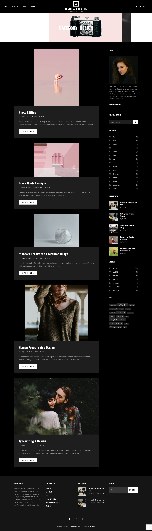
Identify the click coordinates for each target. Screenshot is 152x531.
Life (114, 148)
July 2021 (115, 268)
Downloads (49, 492)
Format (128, 309)
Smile (126, 323)
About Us (48, 488)
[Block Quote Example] (56, 160)
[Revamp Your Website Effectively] (113, 240)
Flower (121, 309)
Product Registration (52, 499)
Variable (115, 189)
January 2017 (116, 290)
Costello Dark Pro (76, 8)
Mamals (115, 152)
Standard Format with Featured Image (43, 253)
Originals (28, 187)
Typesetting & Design (32, 441)
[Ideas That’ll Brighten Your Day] (113, 205)
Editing (132, 305)
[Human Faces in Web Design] (56, 313)
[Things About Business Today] (113, 228)
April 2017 (115, 279)
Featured (115, 144)
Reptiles (115, 181)
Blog (24, 7)
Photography (116, 174)
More (127, 316)
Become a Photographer (53, 502)
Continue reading (29, 132)
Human (121, 312)
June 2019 (115, 272)
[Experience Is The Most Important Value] (113, 251)
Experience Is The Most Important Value (127, 249)
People (114, 170)
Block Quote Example (32, 183)
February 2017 (116, 287)
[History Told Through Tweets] (113, 217)
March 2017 (116, 283)
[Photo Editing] (56, 77)
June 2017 (115, 276)
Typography (115, 327)
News (114, 159)
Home (6, 7)
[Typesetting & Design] (56, 406)
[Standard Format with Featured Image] (56, 230)
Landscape (130, 312)
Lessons (120, 316)
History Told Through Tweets (97, 500)
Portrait (115, 178)
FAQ (47, 495)
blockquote (113, 305)
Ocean (114, 163)
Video (125, 327)
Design (23, 116)
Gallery (112, 313)
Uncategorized (116, 185)
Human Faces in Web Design (37, 347)
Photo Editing (27, 112)
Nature (114, 155)
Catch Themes (91, 526)
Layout (112, 316)
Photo (122, 319)
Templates (15, 7)
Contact (33, 7)
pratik (42, 116)
